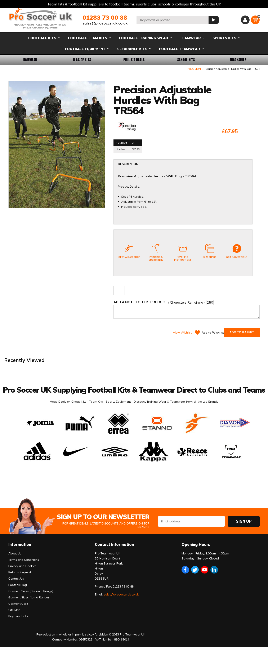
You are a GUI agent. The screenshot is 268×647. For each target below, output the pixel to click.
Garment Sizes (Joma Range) (28, 597)
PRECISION (194, 68)
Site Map (14, 610)
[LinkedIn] (214, 570)
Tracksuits (237, 59)
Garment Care (18, 604)
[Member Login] (245, 19)
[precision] (127, 126)
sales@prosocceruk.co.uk (105, 23)
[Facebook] (185, 570)
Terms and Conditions (23, 560)
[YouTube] (204, 570)
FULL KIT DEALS (134, 59)
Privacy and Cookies (22, 566)
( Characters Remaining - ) (164, 302)
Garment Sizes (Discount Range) (30, 591)
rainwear (30, 59)
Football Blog (17, 585)
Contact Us (16, 578)
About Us (14, 553)
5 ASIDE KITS (82, 59)
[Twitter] (195, 570)
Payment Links (18, 616)
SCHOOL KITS (186, 59)
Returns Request (19, 572)
